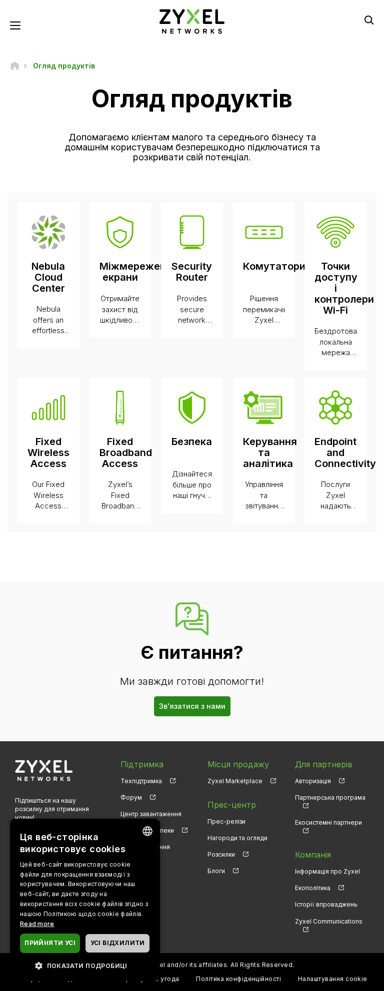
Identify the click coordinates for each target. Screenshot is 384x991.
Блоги (216, 871)
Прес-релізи (227, 821)
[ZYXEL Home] (192, 20)
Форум (131, 797)
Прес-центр (232, 805)
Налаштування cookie (333, 979)
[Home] (15, 65)
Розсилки (221, 854)
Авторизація (313, 781)
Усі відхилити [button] (117, 943)
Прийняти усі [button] (50, 943)
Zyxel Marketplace (235, 781)
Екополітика (312, 888)
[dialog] (85, 900)
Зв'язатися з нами (192, 706)
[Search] (369, 20)
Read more (37, 924)
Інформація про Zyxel (327, 871)
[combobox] (147, 831)
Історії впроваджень (326, 904)
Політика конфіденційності (238, 979)
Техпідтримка (141, 781)
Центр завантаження (151, 814)
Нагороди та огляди (238, 838)
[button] (85, 965)
